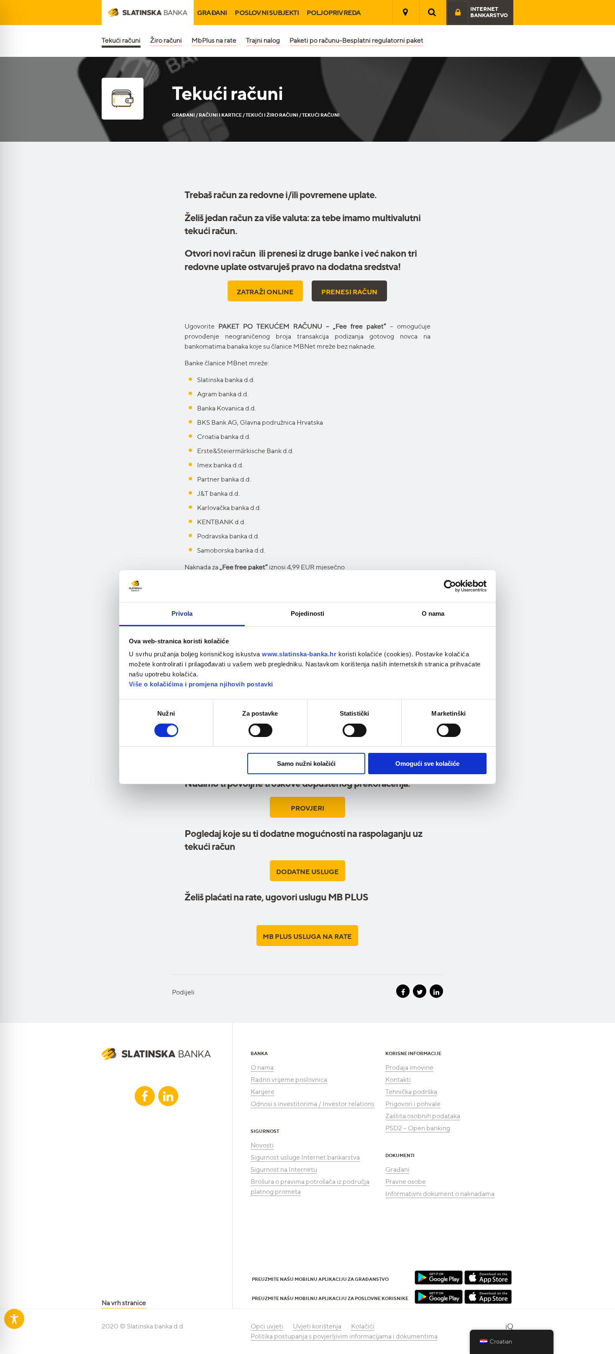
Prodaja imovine (409, 1067)
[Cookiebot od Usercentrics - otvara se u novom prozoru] (450, 586)
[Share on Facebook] (403, 991)
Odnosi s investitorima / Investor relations (312, 1104)
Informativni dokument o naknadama (440, 1194)
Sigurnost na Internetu (284, 1169)
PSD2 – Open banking (417, 1128)
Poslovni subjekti (266, 12)
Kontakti (398, 1080)
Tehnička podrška (411, 1092)
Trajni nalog (263, 40)
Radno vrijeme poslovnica (289, 1080)
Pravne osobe (405, 1182)
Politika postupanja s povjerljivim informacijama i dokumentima (344, 1336)
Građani (212, 12)
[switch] (260, 730)
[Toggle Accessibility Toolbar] (14, 1319)
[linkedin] (168, 1096)
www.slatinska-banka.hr (299, 654)
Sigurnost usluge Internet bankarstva (305, 1157)
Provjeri (307, 808)
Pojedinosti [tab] (307, 613)
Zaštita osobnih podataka (422, 1116)
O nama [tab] (433, 613)
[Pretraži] (432, 12)
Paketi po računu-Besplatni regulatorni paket (356, 40)
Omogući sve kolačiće (427, 763)
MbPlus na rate (214, 40)
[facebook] (145, 1096)
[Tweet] (419, 991)
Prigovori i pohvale (413, 1104)
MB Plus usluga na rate (307, 936)
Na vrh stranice (124, 1303)
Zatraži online (265, 292)
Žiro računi (166, 40)
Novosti (262, 1145)
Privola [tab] (182, 613)
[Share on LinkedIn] (436, 991)
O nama (262, 1067)
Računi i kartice (220, 115)
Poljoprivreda (334, 12)
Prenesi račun (349, 292)
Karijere (262, 1092)
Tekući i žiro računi (272, 115)
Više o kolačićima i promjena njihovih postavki (201, 684)
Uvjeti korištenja (317, 1326)
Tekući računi (121, 40)
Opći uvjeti (267, 1326)
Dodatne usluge (307, 871)
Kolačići (362, 1326)
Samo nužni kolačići (306, 763)
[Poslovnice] (405, 12)
